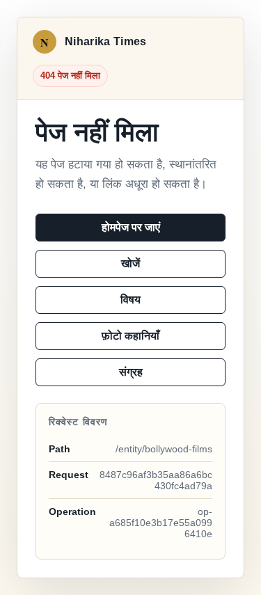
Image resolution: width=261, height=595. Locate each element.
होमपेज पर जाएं (131, 227)
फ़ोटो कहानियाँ (130, 336)
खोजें (130, 263)
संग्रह (131, 372)
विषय (130, 300)
